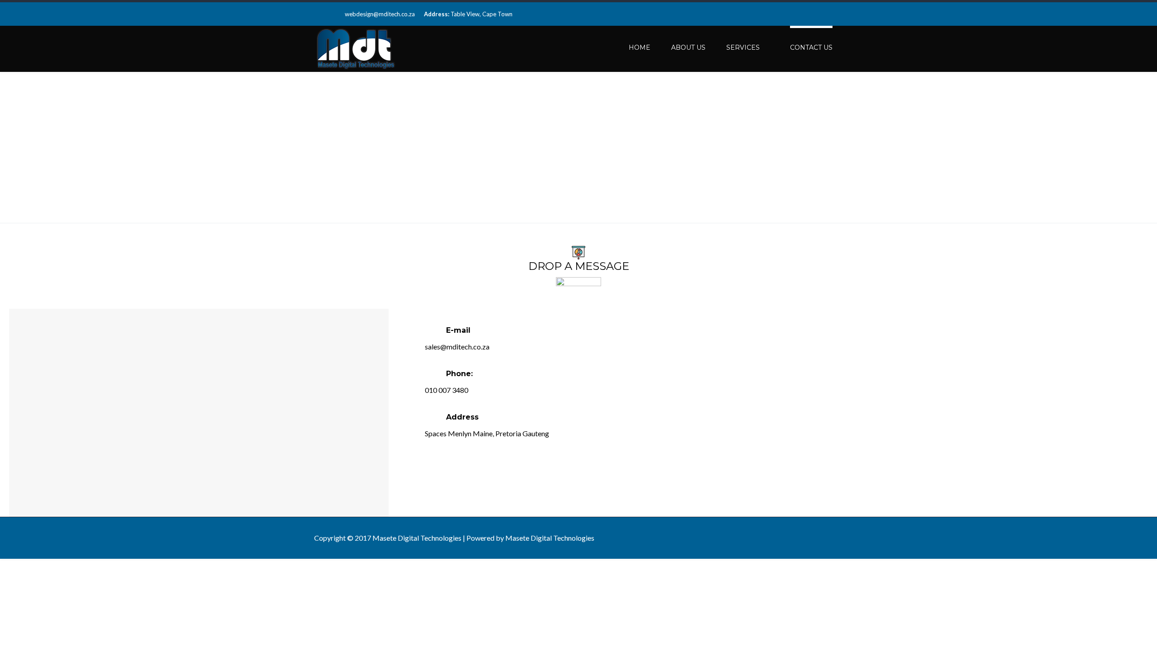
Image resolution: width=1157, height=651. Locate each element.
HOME (639, 47)
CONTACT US (811, 47)
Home (773, 148)
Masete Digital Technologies (549, 537)
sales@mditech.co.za (457, 346)
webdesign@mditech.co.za (380, 14)
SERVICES (743, 47)
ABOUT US (688, 47)
